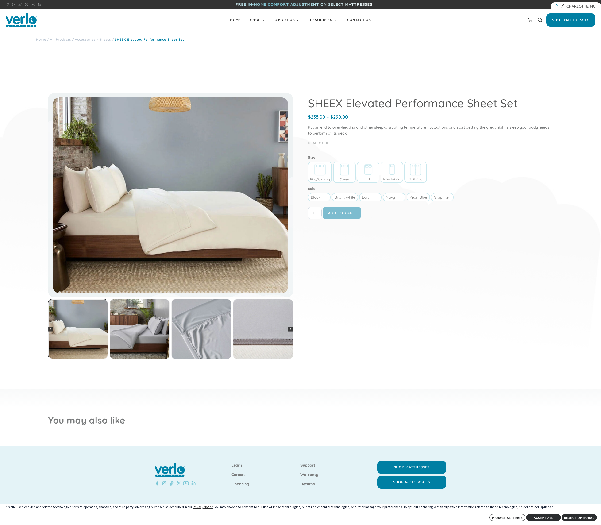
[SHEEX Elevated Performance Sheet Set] (170, 195)
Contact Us (359, 20)
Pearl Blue (418, 197)
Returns (307, 484)
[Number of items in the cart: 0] (530, 20)
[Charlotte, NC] (557, 6)
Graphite (441, 197)
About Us (285, 20)
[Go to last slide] (50, 329)
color (312, 188)
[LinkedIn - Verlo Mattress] (13, 4)
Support (307, 465)
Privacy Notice (203, 507)
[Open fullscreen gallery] (288, 292)
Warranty (309, 475)
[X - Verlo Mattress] (178, 483)
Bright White (345, 197)
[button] (78, 329)
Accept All (543, 518)
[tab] (59, 292)
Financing (240, 484)
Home (235, 20)
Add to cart (341, 213)
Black (315, 197)
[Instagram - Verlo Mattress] (163, 483)
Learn (236, 465)
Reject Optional (579, 518)
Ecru (366, 197)
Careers (238, 475)
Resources (321, 20)
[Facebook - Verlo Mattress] (7, 4)
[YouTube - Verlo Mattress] (185, 483)
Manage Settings (507, 518)
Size (311, 157)
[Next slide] (290, 329)
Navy (390, 197)
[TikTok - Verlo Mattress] (170, 483)
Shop (255, 20)
